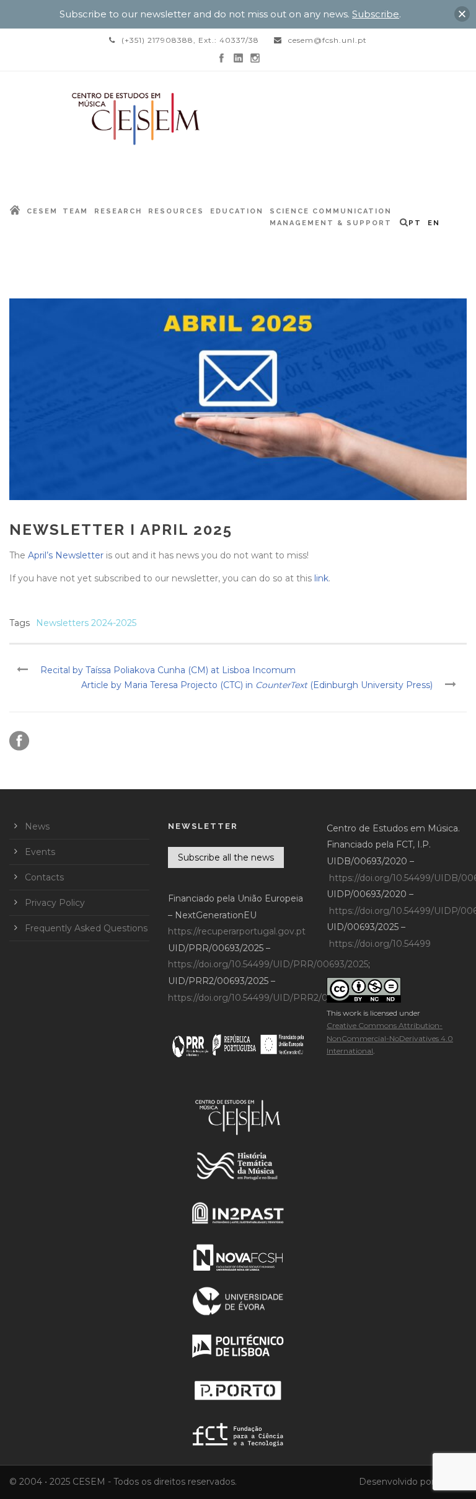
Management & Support (331, 223)
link (321, 578)
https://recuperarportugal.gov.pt (237, 931)
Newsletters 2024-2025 (86, 623)
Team (75, 211)
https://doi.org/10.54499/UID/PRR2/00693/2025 (270, 997)
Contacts (44, 877)
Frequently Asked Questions (86, 928)
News (37, 826)
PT (414, 223)
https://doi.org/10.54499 (380, 943)
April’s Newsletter (66, 555)
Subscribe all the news (226, 857)
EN (434, 223)
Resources (176, 211)
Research (118, 211)
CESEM (42, 211)
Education (236, 211)
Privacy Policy (55, 902)
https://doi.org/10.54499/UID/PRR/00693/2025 (268, 964)
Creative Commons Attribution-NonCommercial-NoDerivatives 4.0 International (390, 1038)
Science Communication (331, 211)
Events (40, 851)
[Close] (462, 14)
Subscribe (375, 14)
